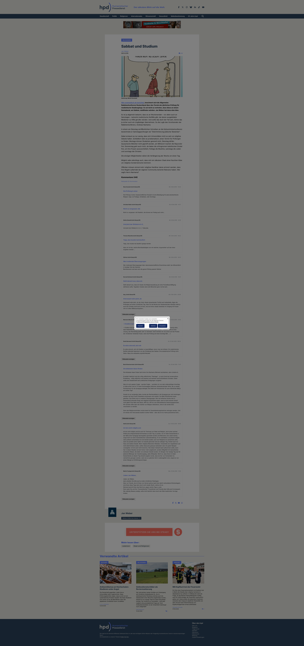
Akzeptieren (162, 325)
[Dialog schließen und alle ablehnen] (168, 318)
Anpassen (140, 325)
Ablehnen (153, 325)
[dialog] (152, 323)
